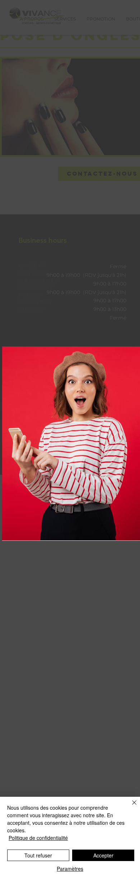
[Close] (130, 806)
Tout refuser (38, 855)
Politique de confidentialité (38, 837)
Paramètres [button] (70, 868)
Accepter (103, 855)
